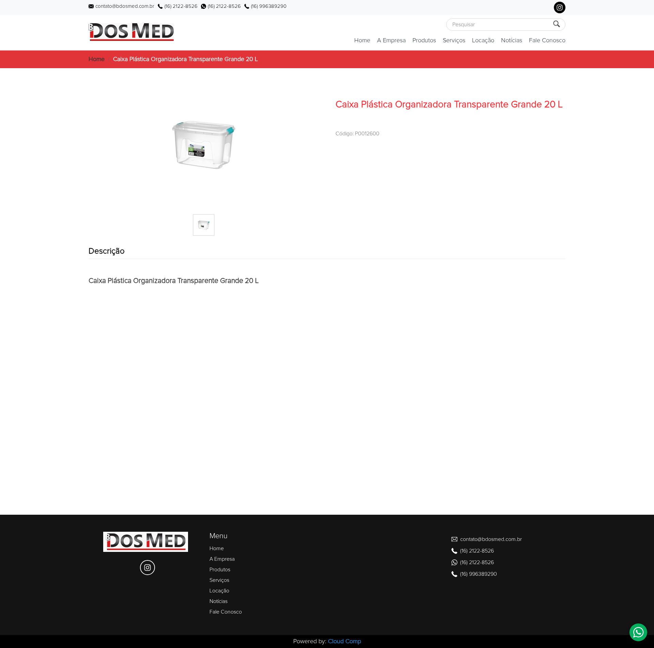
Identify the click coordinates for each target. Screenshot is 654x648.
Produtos (424, 40)
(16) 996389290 (268, 6)
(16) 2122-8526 (181, 6)
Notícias (511, 40)
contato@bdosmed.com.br (124, 6)
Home (362, 40)
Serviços (454, 40)
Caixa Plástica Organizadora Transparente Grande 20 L (185, 59)
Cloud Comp (344, 641)
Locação (483, 40)
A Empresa (391, 40)
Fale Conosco (547, 40)
